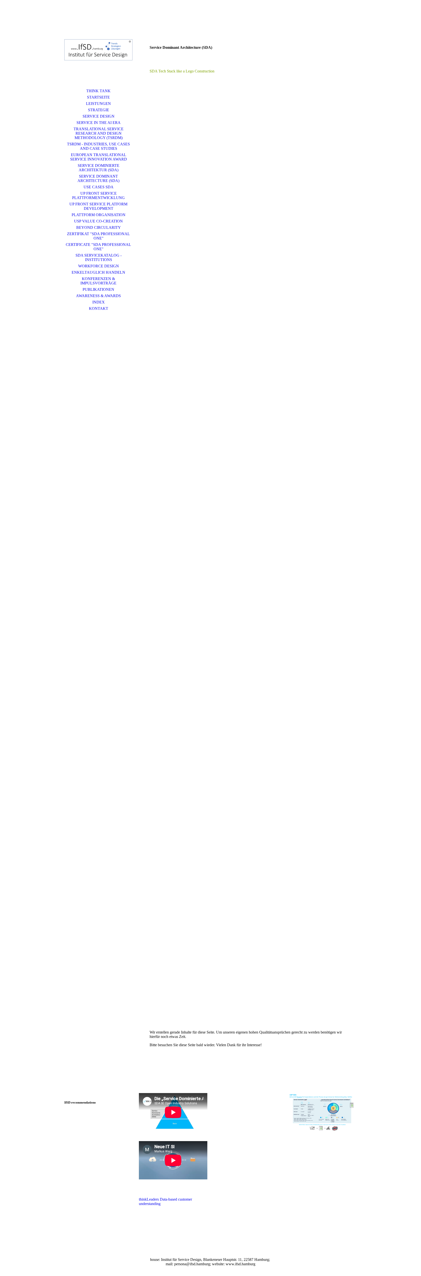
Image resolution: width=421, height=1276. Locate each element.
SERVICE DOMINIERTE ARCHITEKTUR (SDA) (98, 167)
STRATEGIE (98, 110)
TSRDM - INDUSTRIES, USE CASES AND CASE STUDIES (98, 146)
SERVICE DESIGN (99, 116)
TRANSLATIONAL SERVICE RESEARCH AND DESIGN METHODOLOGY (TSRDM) (99, 133)
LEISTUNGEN (98, 103)
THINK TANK (98, 91)
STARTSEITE (98, 97)
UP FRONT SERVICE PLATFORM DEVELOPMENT (98, 206)
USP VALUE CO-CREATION (98, 221)
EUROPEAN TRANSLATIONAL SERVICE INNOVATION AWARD (98, 157)
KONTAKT (98, 308)
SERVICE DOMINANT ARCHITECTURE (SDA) (98, 178)
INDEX (98, 302)
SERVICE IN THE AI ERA (99, 123)
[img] (98, 50)
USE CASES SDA (99, 187)
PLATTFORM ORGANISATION (98, 215)
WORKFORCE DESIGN (98, 266)
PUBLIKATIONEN (98, 289)
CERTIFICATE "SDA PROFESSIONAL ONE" (98, 246)
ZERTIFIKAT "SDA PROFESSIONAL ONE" (98, 236)
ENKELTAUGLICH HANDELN (98, 272)
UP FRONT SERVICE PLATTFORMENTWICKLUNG (98, 195)
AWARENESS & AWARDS (98, 296)
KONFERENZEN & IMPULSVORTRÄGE (98, 281)
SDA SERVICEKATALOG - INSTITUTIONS (99, 257)
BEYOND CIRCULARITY (98, 227)
